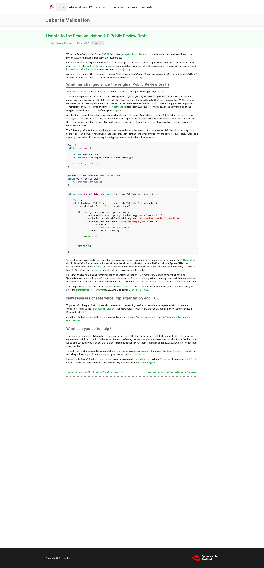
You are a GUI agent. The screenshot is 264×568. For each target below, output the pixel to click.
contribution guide (146, 362)
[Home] (51, 7)
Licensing (132, 6)
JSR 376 (97, 266)
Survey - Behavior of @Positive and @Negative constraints (95, 371)
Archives (100, 6)
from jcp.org (124, 69)
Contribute (147, 6)
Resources (118, 6)
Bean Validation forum (177, 350)
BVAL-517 (188, 259)
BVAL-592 (176, 118)
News (61, 6)
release (98, 43)
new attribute (116, 106)
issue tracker (138, 354)
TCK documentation (171, 316)
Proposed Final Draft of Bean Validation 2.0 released (171, 371)
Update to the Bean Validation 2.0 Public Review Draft (96, 35)
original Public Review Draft (90, 289)
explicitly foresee (95, 65)
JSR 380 (107, 54)
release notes (123, 286)
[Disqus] (132, 416)
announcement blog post (104, 308)
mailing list (146, 350)
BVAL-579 (160, 99)
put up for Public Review (133, 54)
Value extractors (74, 91)
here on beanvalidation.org (80, 69)
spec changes (143, 339)
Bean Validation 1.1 (138, 289)
